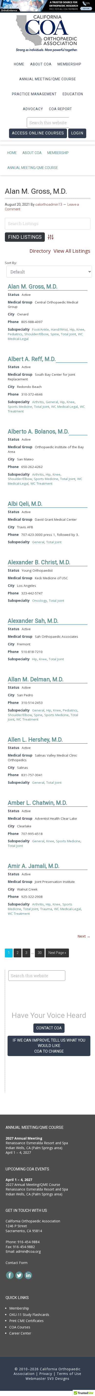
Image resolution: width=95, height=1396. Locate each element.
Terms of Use (69, 1373)
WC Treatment (41, 483)
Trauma (46, 909)
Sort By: (11, 263)
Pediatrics (15, 334)
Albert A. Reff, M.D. (32, 359)
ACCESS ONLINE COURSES (38, 133)
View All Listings (72, 251)
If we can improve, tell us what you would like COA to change (49, 1046)
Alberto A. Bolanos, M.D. (38, 431)
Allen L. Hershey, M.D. (35, 739)
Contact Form (17, 1262)
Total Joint (68, 334)
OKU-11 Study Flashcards (29, 1314)
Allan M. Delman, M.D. (36, 679)
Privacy (45, 1373)
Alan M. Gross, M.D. (36, 191)
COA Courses (19, 1327)
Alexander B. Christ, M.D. (39, 562)
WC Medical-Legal (64, 406)
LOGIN (77, 133)
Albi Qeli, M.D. (25, 504)
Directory (40, 251)
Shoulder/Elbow (36, 334)
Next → (83, 936)
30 (40, 953)
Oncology (39, 600)
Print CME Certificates (26, 1320)
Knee (80, 329)
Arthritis (38, 402)
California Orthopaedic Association (47, 33)
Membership (19, 1308)
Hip (72, 329)
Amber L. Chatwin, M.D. (37, 803)
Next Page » (57, 953)
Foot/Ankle (40, 329)
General (52, 402)
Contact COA (49, 1028)
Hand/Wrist (59, 329)
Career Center (20, 1333)
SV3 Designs (58, 1378)
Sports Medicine (20, 406)
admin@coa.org (28, 1251)
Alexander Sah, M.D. (33, 621)
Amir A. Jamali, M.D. (33, 866)
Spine (54, 334)
